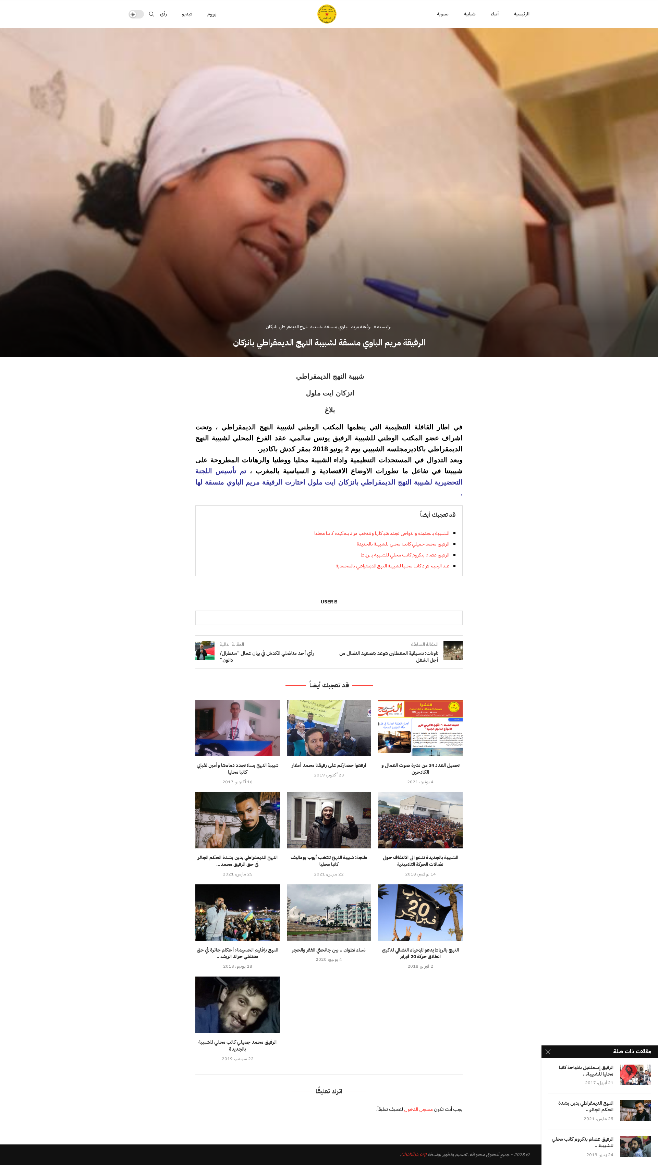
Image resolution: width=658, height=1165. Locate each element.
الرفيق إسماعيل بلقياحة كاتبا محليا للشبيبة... (586, 1071)
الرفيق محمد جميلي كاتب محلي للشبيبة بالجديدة (403, 544)
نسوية (443, 13)
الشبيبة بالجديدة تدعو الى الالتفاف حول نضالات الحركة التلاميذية (420, 861)
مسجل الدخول (418, 1109)
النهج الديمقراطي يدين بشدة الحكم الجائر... (585, 1106)
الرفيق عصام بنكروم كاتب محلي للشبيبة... (582, 1142)
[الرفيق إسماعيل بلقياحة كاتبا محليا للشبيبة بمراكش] (635, 1075)
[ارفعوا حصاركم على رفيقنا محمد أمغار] (329, 728)
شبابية (470, 13)
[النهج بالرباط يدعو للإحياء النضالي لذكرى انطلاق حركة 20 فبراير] (420, 912)
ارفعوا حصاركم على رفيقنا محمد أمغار (329, 765)
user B (329, 602)
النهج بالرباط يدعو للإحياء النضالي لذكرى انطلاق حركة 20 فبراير (420, 953)
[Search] (151, 14)
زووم (212, 13)
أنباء (495, 13)
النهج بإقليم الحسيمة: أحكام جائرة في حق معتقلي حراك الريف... (237, 953)
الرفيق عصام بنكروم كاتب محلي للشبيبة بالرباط (405, 555)
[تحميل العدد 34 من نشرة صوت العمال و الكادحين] (420, 728)
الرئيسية (521, 13)
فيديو (187, 13)
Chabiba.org (413, 1154)
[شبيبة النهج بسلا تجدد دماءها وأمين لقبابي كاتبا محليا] (237, 728)
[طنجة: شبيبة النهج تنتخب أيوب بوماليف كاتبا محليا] (329, 820)
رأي (163, 13)
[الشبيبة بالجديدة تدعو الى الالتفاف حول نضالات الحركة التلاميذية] (420, 820)
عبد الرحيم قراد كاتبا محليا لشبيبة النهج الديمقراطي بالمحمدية (392, 565)
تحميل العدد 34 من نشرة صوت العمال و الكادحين (420, 769)
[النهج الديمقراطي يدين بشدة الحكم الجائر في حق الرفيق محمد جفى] (237, 820)
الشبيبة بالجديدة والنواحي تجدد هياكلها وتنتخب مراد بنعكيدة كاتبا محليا (381, 533)
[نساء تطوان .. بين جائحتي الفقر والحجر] (329, 912)
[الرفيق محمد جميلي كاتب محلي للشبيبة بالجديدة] (237, 1005)
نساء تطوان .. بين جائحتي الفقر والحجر (329, 950)
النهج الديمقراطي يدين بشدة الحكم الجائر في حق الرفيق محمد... (238, 861)
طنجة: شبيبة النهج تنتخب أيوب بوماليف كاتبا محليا (329, 861)
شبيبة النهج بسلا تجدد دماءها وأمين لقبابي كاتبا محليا (238, 769)
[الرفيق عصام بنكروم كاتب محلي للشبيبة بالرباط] (635, 1146)
